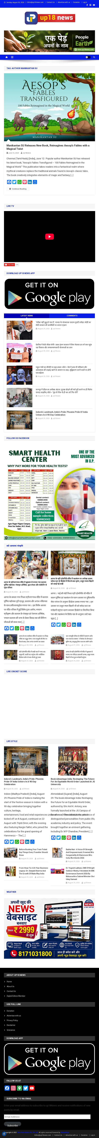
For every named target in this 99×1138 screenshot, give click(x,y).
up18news (27, 153)
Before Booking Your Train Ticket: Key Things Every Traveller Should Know (33, 852)
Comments (72, 316)
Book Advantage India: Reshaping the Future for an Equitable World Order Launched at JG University (73, 782)
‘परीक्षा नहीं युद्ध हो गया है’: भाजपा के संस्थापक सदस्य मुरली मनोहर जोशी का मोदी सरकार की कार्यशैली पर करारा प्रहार (63, 323)
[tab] (27, 315)
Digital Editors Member (16, 996)
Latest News (27, 316)
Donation (76, 2)
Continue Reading (19, 189)
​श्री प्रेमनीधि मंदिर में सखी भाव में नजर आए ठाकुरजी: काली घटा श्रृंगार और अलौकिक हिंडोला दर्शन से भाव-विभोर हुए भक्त (32, 654)
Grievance (11, 1030)
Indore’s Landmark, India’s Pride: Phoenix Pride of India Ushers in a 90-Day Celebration (62, 413)
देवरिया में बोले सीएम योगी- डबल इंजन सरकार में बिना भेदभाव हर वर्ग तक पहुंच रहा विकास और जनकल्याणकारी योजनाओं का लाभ (64, 346)
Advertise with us (64, 2)
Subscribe (12, 1125)
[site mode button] (88, 57)
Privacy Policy (12, 1020)
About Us (10, 986)
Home (9, 982)
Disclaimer (11, 1025)
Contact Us (51, 2)
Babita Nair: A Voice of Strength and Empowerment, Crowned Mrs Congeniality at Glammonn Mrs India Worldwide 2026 (80, 853)
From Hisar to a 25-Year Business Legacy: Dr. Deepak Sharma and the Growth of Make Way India (33, 871)
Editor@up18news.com (35, 2)
